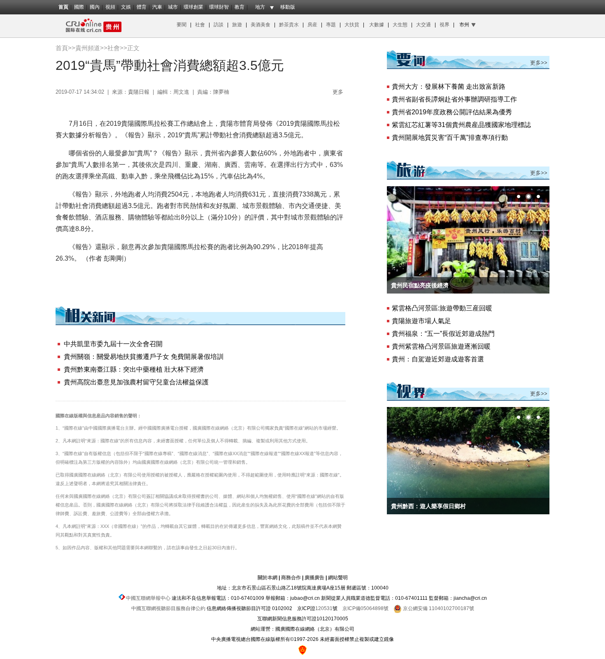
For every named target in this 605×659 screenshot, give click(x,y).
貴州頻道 (87, 47)
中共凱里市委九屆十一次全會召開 (113, 343)
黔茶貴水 (288, 25)
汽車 (157, 7)
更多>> (538, 63)
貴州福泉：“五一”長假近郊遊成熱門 (443, 333)
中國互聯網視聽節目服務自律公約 (168, 608)
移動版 (287, 7)
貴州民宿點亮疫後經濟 (420, 285)
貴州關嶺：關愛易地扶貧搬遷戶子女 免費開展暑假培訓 (143, 356)
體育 (142, 7)
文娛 (126, 7)
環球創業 (193, 7)
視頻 (110, 7)
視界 (444, 25)
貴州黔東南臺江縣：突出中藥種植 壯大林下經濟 (134, 369)
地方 (260, 7)
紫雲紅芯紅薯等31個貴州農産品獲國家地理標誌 (461, 124)
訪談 (219, 25)
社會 (200, 25)
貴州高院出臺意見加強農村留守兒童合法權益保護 (136, 382)
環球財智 (219, 7)
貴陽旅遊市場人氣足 (421, 320)
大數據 (376, 25)
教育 (239, 7)
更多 (338, 92)
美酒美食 (262, 25)
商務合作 (291, 577)
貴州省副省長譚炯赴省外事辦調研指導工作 (454, 99)
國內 (95, 7)
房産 (313, 25)
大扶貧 (351, 25)
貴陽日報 (138, 92)
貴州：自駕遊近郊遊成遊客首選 (438, 359)
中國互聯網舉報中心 (148, 598)
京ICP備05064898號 (365, 608)
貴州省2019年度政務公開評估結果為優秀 (452, 112)
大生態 (401, 25)
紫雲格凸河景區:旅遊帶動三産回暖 (442, 308)
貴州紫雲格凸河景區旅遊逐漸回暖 (441, 346)
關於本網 (267, 577)
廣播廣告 (314, 577)
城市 (173, 7)
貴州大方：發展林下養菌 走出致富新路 (448, 86)
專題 (331, 25)
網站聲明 (338, 577)
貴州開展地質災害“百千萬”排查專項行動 (450, 137)
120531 (324, 608)
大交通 (424, 25)
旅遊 (237, 25)
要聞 (181, 25)
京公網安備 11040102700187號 (438, 608)
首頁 (63, 7)
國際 (79, 7)
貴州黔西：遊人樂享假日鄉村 (428, 506)
